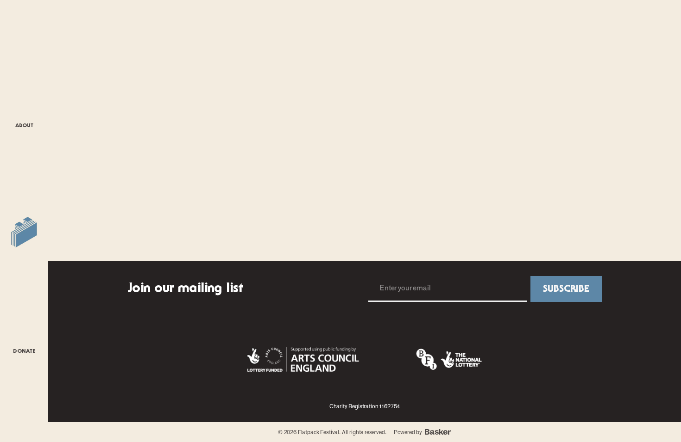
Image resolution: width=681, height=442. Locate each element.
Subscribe (566, 289)
